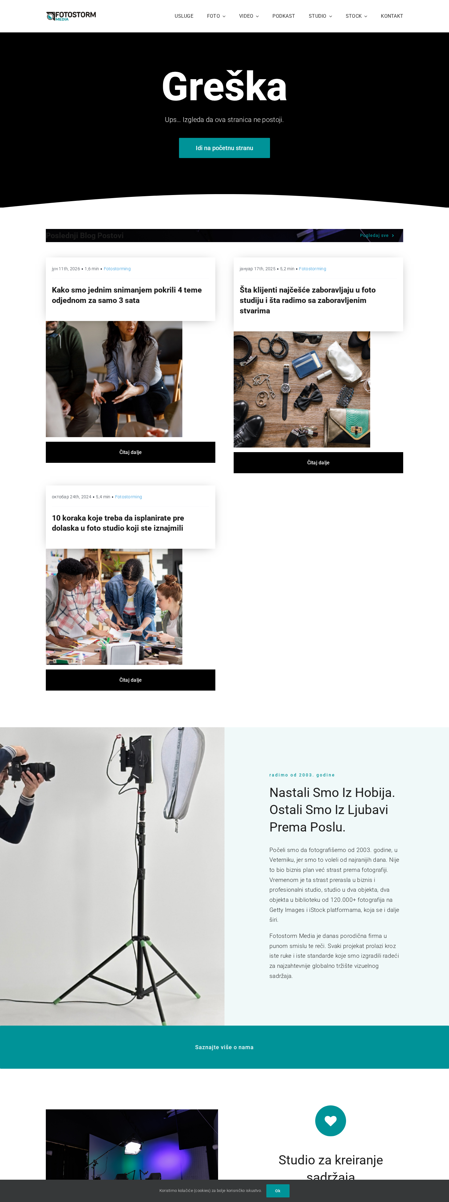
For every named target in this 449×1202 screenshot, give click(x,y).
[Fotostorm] (302, 334)
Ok (278, 1191)
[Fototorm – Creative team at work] (114, 551)
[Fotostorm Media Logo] (71, 14)
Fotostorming (117, 268)
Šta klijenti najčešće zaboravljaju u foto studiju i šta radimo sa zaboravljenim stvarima (308, 300)
